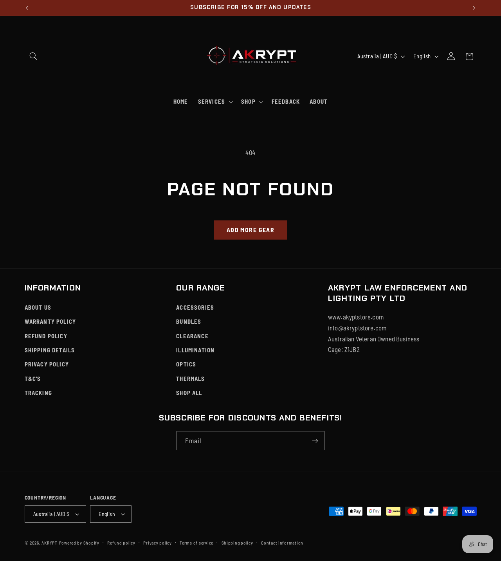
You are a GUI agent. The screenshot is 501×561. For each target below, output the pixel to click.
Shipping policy (237, 542)
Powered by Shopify (79, 542)
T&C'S (33, 378)
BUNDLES (188, 321)
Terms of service (196, 542)
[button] (34, 56)
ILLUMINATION (195, 350)
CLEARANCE (192, 335)
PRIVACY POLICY (47, 364)
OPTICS (186, 364)
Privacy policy (157, 542)
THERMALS (190, 378)
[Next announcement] (474, 8)
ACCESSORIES (195, 307)
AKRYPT (49, 542)
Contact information (282, 542)
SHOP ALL (189, 392)
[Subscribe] (315, 440)
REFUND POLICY (46, 335)
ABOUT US (38, 307)
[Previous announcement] (27, 8)
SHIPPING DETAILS (50, 350)
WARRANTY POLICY (50, 321)
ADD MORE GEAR (250, 229)
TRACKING (38, 392)
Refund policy (121, 542)
